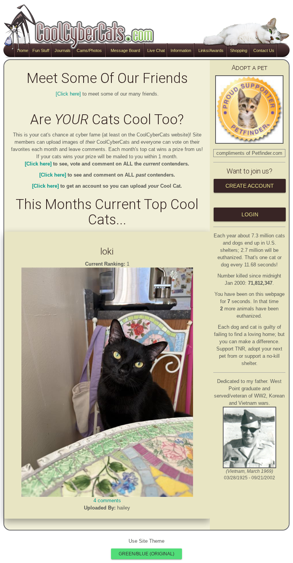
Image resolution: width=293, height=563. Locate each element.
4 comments (107, 500)
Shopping (238, 50)
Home (22, 50)
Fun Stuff (40, 50)
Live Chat (156, 50)
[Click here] (68, 94)
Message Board (125, 50)
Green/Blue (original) (146, 554)
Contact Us (263, 50)
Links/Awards (211, 50)
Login (249, 214)
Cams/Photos (89, 50)
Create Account (249, 186)
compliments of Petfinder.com (249, 153)
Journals (63, 50)
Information (181, 50)
